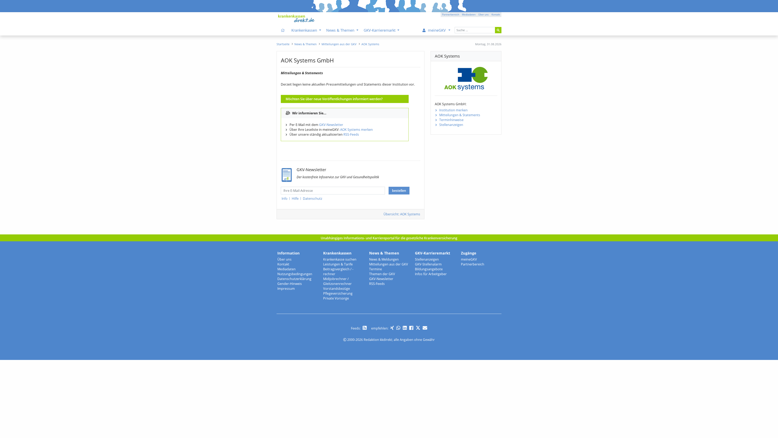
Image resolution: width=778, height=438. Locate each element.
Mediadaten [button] (469, 14)
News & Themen (384, 253)
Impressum (286, 288)
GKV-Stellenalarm (428, 264)
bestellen (399, 190)
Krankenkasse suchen (339, 259)
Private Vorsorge (336, 298)
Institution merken (453, 110)
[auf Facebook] (411, 328)
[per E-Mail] (425, 328)
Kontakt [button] (496, 14)
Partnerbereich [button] (450, 14)
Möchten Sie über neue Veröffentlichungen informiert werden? (334, 99)
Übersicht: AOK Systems (402, 214)
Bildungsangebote (429, 269)
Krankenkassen (337, 253)
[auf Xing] (392, 328)
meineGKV (469, 259)
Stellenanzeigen (451, 124)
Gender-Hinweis (289, 283)
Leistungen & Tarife (338, 264)
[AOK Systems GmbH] (466, 78)
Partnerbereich (472, 264)
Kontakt (283, 264)
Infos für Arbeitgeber (431, 274)
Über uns (284, 259)
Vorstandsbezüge (336, 288)
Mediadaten (286, 269)
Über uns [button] (483, 14)
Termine (375, 269)
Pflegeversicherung (338, 293)
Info (284, 198)
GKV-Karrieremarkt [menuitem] (380, 30)
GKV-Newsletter (331, 124)
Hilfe (295, 198)
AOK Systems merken (356, 129)
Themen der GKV (382, 274)
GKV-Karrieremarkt (432, 253)
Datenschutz (312, 198)
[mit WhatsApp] (398, 328)
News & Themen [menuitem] (340, 30)
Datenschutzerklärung (294, 279)
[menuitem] (283, 30)
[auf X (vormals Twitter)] (418, 328)
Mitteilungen (459, 115)
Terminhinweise (451, 120)
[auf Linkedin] (405, 328)
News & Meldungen (384, 259)
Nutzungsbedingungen (294, 274)
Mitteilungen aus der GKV (388, 264)
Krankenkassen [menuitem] (304, 30)
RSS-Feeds (351, 134)
